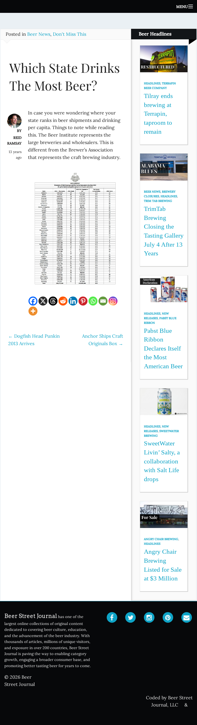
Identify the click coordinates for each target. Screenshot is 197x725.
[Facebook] (32, 301)
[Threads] (52, 301)
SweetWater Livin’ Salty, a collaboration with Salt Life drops (162, 461)
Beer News (38, 34)
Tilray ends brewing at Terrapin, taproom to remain (158, 113)
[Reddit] (62, 301)
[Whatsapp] (92, 301)
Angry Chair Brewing (161, 539)
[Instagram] (113, 301)
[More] (32, 311)
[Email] (102, 301)
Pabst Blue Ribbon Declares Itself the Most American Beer (163, 348)
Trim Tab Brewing (158, 201)
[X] (42, 301)
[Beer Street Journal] (98, 6)
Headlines (152, 83)
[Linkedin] (72, 301)
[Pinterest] (82, 301)
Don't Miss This (69, 34)
